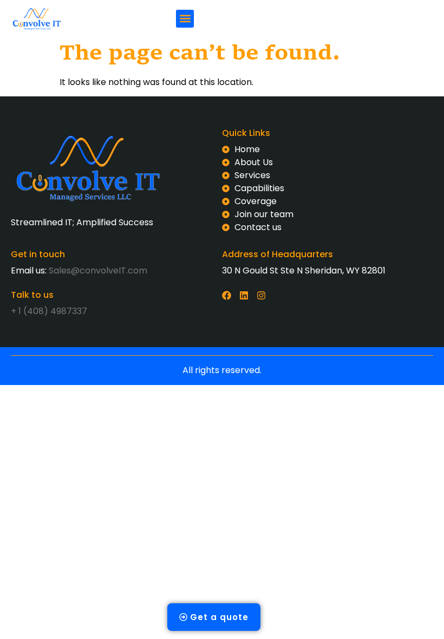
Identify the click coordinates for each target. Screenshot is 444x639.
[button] (185, 19)
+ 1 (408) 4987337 (49, 311)
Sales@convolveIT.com (98, 270)
